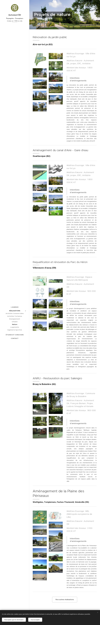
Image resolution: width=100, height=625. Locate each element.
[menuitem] (15, 307)
